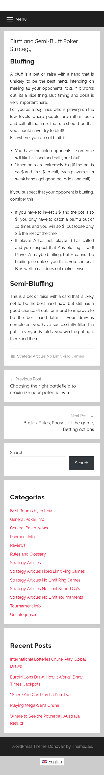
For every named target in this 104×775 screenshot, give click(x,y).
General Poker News (29, 528)
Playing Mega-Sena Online (34, 705)
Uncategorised (24, 614)
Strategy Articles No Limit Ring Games (50, 356)
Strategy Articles (25, 562)
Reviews (17, 545)
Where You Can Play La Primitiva (40, 694)
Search (16, 452)
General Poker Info (27, 519)
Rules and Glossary (28, 554)
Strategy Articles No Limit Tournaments (46, 597)
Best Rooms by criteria (31, 510)
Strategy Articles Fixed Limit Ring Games (47, 571)
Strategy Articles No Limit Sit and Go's (45, 588)
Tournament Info (25, 606)
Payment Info (22, 536)
